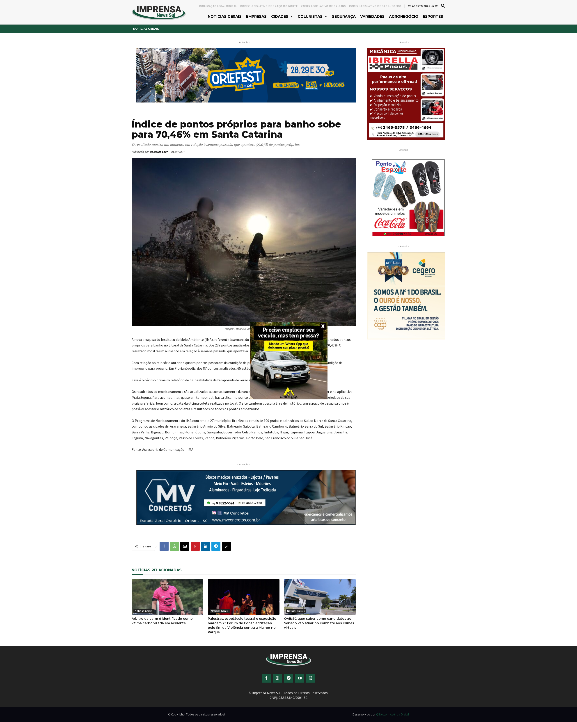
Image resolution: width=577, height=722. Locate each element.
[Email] (184, 546)
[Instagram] (277, 678)
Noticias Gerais (225, 16)
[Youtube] (299, 678)
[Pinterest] (195, 546)
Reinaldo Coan (159, 152)
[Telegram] (215, 546)
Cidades (279, 16)
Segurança (344, 16)
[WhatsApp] (174, 546)
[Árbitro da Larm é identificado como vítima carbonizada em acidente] (167, 597)
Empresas (256, 16)
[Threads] (310, 678)
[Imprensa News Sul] (159, 12)
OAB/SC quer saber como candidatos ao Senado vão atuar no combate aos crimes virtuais (319, 623)
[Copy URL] (226, 546)
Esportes (433, 16)
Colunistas (310, 16)
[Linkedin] (205, 546)
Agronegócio (403, 16)
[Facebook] (164, 546)
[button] (443, 5)
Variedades (372, 16)
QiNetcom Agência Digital (392, 714)
